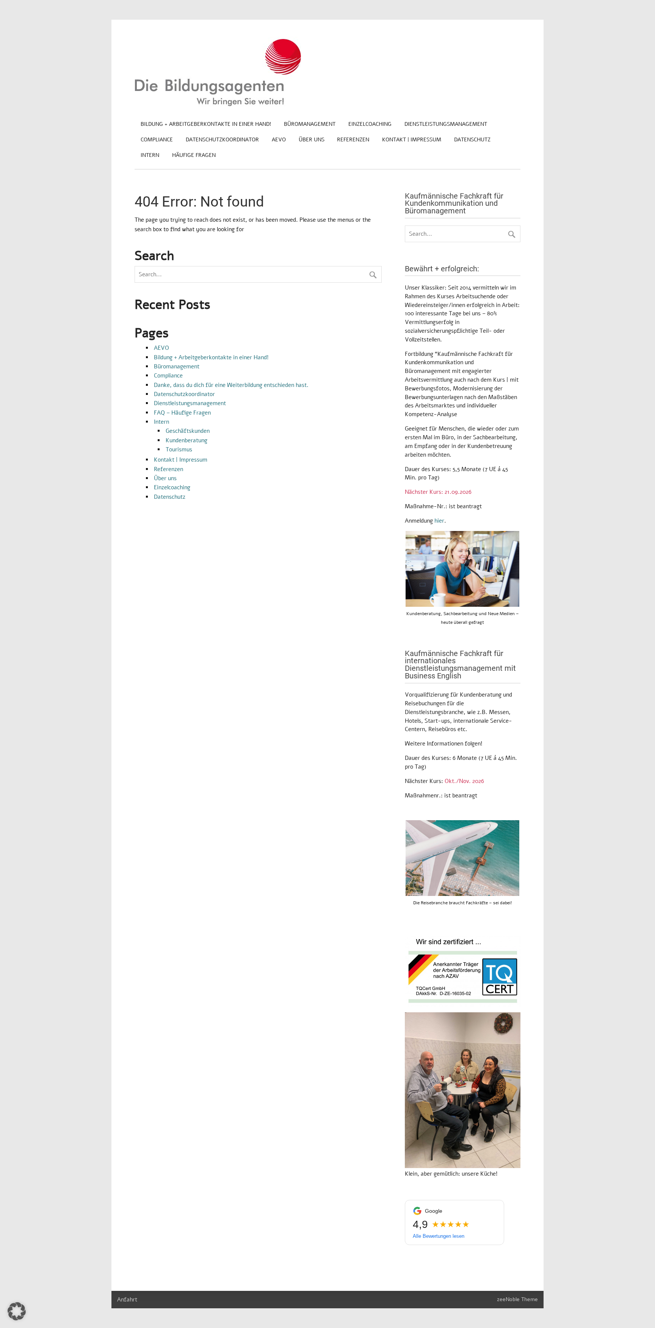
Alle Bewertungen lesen (438, 1236)
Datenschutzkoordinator (222, 139)
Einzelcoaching (370, 124)
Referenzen (353, 139)
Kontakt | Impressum (411, 139)
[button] (16, 1311)
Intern (150, 155)
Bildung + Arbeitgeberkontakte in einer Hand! (206, 124)
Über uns (311, 139)
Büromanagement (309, 124)
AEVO (279, 139)
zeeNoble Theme (517, 1299)
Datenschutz (472, 139)
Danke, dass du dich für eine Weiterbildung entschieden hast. (231, 385)
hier (439, 521)
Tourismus (179, 449)
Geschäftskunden (188, 431)
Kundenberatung (186, 440)
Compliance (157, 139)
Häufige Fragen (194, 155)
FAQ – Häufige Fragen (182, 413)
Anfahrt (127, 1299)
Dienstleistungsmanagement (445, 124)
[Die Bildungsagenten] (218, 104)
